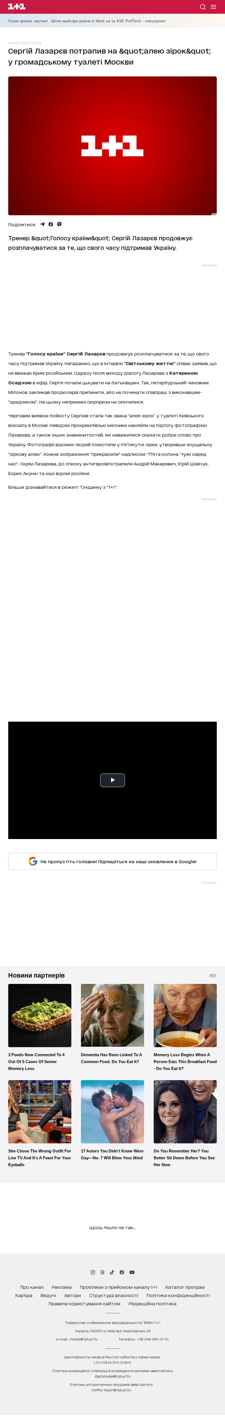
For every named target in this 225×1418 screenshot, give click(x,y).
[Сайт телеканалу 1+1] (17, 7)
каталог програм (185, 1286)
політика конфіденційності (178, 1295)
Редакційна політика (152, 1303)
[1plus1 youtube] (132, 1272)
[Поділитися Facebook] (51, 224)
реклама (62, 1286)
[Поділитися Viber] (59, 224)
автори (72, 1295)
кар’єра (23, 1295)
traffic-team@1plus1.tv (111, 1390)
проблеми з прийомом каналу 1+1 (118, 1286)
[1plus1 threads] (102, 1272)
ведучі (48, 1295)
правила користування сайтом (84, 1303)
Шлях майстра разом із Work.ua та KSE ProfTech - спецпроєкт (108, 21)
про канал (32, 1286)
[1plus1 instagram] (93, 1272)
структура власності (113, 1295)
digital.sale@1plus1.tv (113, 1376)
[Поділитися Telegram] (42, 224)
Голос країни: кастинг (28, 21)
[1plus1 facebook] (122, 1272)
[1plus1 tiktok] (112, 1272)
